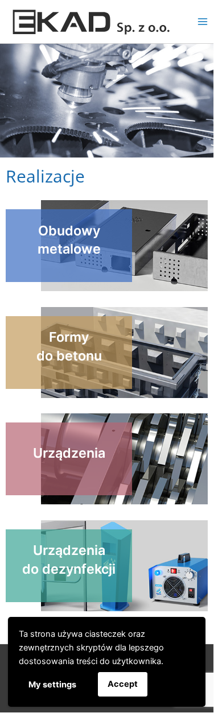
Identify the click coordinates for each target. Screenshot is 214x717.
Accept (123, 684)
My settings (52, 684)
